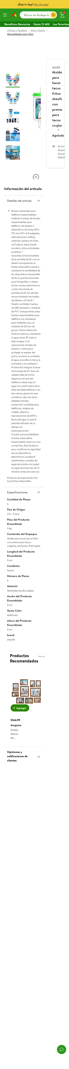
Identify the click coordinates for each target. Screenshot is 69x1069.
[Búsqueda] (53, 15)
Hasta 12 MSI (41, 24)
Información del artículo (23, 188)
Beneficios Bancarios (17, 24)
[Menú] (5, 15)
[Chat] (61, 1049)
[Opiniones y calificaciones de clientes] (39, 755)
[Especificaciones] (39, 492)
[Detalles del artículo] (39, 200)
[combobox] (38, 14)
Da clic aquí (41, 4)
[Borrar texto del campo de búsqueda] (47, 14)
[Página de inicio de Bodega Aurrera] (14, 15)
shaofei (56, 67)
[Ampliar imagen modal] (36, 177)
